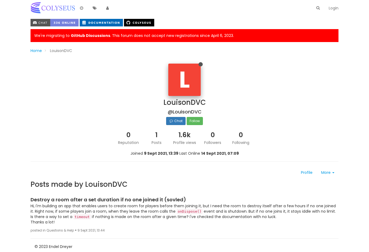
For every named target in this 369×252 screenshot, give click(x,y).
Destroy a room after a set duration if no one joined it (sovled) (108, 199)
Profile (307, 172)
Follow (195, 121)
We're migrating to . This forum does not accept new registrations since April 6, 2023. (134, 35)
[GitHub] (139, 22)
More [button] (326, 172)
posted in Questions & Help (52, 230)
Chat (178, 121)
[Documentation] (102, 22)
